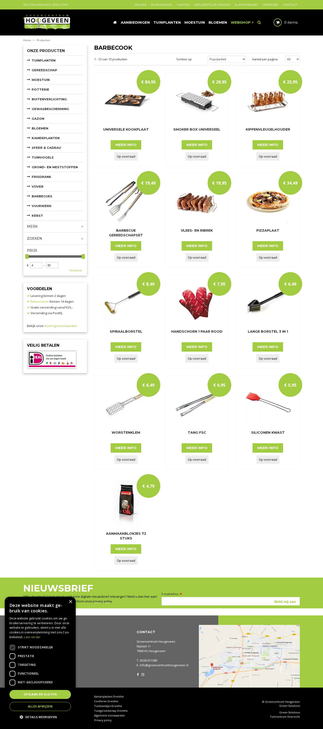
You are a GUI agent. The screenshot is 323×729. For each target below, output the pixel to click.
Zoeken (34, 238)
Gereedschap (44, 70)
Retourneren (40, 301)
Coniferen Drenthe (106, 701)
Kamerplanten (46, 138)
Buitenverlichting (49, 99)
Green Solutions (289, 705)
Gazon (38, 118)
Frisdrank (41, 177)
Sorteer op (184, 59)
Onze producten (46, 51)
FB (138, 674)
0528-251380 (148, 660)
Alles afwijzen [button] (40, 706)
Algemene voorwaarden (109, 715)
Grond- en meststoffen (55, 167)
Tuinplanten (44, 60)
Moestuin (41, 80)
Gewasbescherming (50, 109)
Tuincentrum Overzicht (285, 716)
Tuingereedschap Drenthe (111, 710)
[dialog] (40, 660)
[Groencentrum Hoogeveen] (47, 22)
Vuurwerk (42, 206)
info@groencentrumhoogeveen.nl (164, 665)
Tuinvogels (43, 157)
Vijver (38, 186)
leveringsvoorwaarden (60, 326)
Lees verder (32, 637)
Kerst (37, 215)
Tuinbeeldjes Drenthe (108, 706)
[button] (40, 717)
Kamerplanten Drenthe (109, 696)
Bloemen (40, 128)
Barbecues (42, 196)
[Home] (115, 22)
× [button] (70, 602)
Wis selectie (76, 270)
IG (142, 674)
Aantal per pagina (265, 59)
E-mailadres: (172, 594)
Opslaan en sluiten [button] (40, 694)
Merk (32, 226)
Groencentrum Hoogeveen (156, 641)
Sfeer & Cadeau (46, 148)
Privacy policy (103, 720)
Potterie (40, 89)
